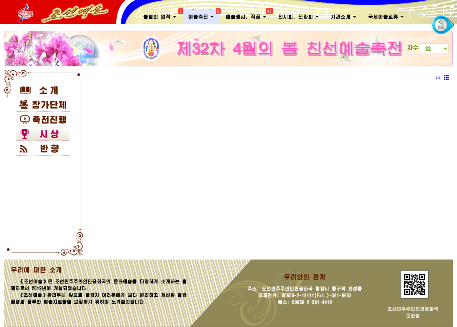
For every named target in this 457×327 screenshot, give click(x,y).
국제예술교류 (384, 17)
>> (439, 78)
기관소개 (342, 17)
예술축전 (203, 15)
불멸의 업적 (162, 15)
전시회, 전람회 (297, 17)
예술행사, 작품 (248, 15)
